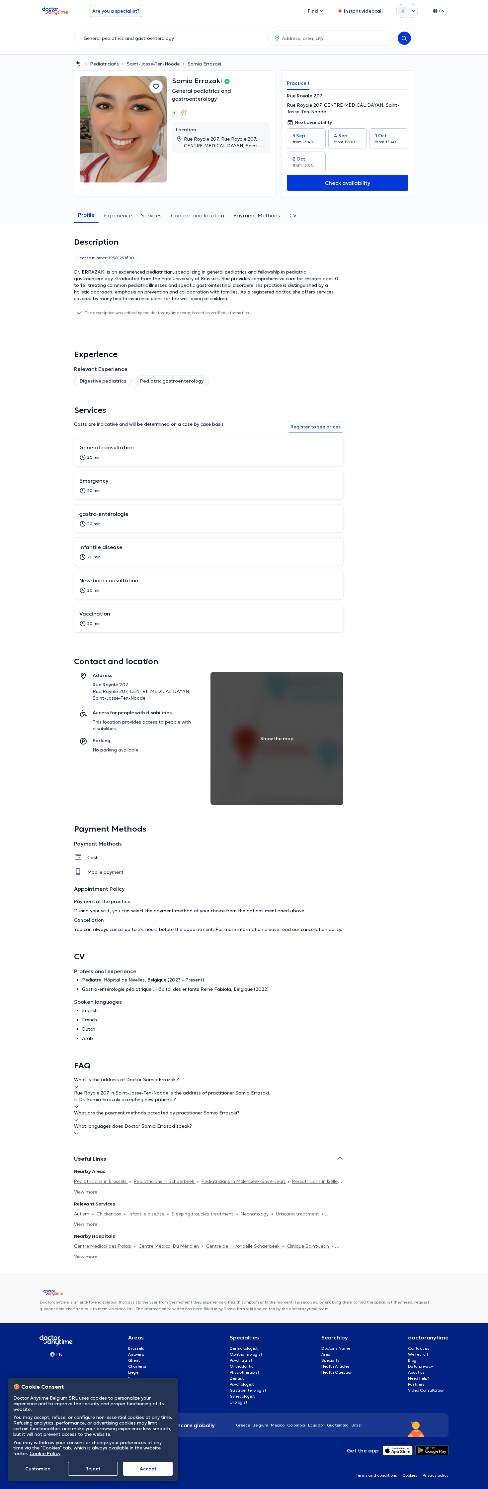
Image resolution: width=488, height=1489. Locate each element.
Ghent (134, 1360)
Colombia (296, 1425)
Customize (37, 1469)
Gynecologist (242, 1396)
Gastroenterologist (248, 1390)
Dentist (237, 1378)
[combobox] (170, 38)
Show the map (276, 739)
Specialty (330, 1360)
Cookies (409, 1475)
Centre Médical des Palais (103, 1246)
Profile (86, 214)
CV (292, 215)
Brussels (136, 1348)
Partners (416, 1384)
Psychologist (242, 1384)
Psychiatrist (241, 1360)
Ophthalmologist (246, 1354)
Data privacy (420, 1366)
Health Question (337, 1372)
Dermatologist (244, 1348)
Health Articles (335, 1366)
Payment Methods (256, 215)
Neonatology (255, 1214)
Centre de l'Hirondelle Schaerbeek (243, 1246)
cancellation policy (321, 929)
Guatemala (338, 1425)
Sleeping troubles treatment (203, 1214)
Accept (148, 1469)
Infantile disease (147, 1214)
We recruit (418, 1354)
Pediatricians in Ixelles (316, 1181)
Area (326, 1354)
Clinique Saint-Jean (308, 1246)
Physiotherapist (244, 1372)
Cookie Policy (45, 1453)
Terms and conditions (376, 1475)
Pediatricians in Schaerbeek (165, 1181)
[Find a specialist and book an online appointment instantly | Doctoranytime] (78, 64)
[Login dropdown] (407, 11)
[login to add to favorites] (156, 86)
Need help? (418, 1378)
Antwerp (136, 1354)
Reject (92, 1469)
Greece (243, 1425)
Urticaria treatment (298, 1214)
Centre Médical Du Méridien (169, 1246)
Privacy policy (435, 1475)
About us (416, 1372)
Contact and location (197, 215)
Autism (82, 1214)
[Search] (404, 38)
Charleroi (137, 1366)
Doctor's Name (335, 1348)
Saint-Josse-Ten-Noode (153, 64)
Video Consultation (426, 1390)
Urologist (238, 1402)
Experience (118, 215)
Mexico (278, 1425)
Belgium (260, 1425)
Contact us (418, 1348)
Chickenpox (109, 1214)
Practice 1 (298, 83)
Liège (133, 1372)
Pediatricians (104, 64)
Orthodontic (242, 1366)
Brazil (357, 1425)
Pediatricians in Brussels (101, 1181)
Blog (412, 1360)
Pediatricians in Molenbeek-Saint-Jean (244, 1181)
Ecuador (316, 1425)
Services (151, 215)
